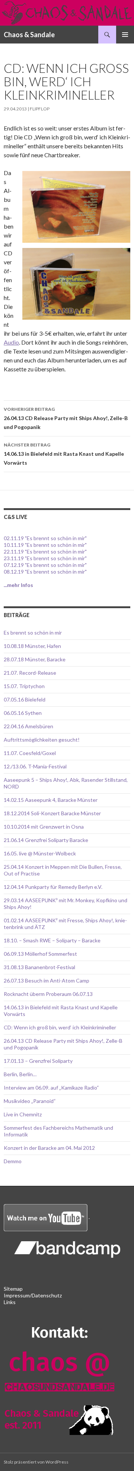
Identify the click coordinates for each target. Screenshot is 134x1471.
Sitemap (13, 1288)
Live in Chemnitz (23, 1114)
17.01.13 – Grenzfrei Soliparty (38, 1061)
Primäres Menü (125, 34)
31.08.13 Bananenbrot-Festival (39, 967)
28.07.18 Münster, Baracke (35, 659)
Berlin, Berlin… (20, 1074)
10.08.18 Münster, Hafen (32, 646)
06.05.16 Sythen (23, 713)
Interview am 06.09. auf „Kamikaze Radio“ (51, 1087)
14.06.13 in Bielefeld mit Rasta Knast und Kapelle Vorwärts (64, 454)
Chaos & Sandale (29, 34)
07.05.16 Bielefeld (24, 699)
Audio (11, 342)
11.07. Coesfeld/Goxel (30, 753)
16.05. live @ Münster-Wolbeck (40, 853)
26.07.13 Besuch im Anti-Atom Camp (46, 980)
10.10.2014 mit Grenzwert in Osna (44, 826)
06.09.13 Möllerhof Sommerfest (40, 954)
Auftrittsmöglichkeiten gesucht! (42, 739)
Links (10, 1302)
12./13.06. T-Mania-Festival (35, 766)
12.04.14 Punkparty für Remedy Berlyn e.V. (53, 887)
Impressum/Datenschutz (33, 1295)
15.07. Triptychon (24, 686)
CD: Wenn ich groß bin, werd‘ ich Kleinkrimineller (60, 1027)
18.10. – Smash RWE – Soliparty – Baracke (52, 940)
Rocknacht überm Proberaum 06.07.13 (48, 994)
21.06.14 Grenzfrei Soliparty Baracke (46, 840)
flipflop (40, 109)
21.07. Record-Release (30, 673)
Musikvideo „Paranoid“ (30, 1101)
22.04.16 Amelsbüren (28, 726)
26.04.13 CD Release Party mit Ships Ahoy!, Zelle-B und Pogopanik (66, 418)
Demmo (13, 1161)
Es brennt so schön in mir (33, 632)
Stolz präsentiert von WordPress (36, 1462)
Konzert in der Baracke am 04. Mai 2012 (49, 1148)
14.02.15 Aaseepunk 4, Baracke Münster (51, 800)
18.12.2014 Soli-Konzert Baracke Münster (52, 813)
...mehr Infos (18, 585)
